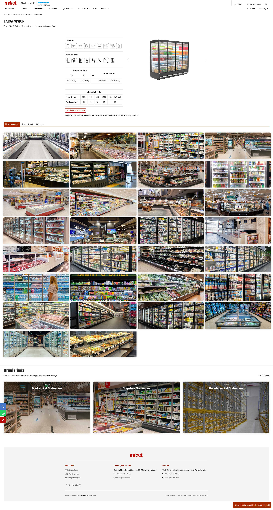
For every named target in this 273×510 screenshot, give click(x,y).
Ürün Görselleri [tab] (12, 124)
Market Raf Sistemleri (71, 495)
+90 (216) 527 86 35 (254, 4)
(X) (269, 505)
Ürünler (24, 9)
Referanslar (83, 9)
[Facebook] (66, 485)
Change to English (74, 478)
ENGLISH (249, 9)
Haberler (105, 9)
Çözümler (67, 9)
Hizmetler (53, 9)
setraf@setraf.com (123, 478)
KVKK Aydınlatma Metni (184, 495)
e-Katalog (238, 4)
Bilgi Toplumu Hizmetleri (200, 495)
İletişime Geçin (72, 470)
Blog (95, 9)
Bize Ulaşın (263, 9)
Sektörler (38, 9)
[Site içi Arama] (266, 4)
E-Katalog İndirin (73, 474)
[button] (128, 59)
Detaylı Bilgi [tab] (28, 124)
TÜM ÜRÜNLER (263, 376)
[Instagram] (80, 485)
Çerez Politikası (170, 495)
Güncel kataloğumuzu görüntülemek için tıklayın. (251, 505)
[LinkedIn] (72, 485)
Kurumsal (10, 9)
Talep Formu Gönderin (76, 110)
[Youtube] (76, 485)
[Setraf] (136, 455)
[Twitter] (69, 485)
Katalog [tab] (41, 124)
